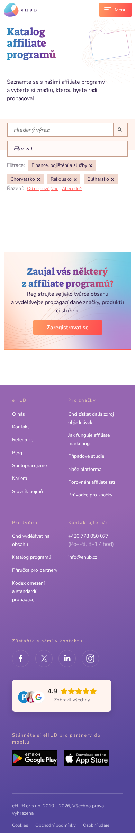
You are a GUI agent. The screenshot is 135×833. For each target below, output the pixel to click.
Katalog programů (31, 557)
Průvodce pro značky (90, 495)
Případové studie (86, 456)
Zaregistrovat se (68, 327)
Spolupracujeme (29, 465)
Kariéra (19, 478)
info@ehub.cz (82, 557)
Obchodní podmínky (55, 825)
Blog (17, 452)
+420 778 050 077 (88, 536)
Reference (22, 439)
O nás (18, 414)
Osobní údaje (96, 825)
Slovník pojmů (27, 491)
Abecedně (72, 189)
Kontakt (20, 427)
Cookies (20, 825)
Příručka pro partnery (34, 570)
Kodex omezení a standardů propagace (28, 591)
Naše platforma (84, 469)
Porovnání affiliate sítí (91, 482)
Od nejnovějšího (42, 189)
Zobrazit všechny (72, 700)
